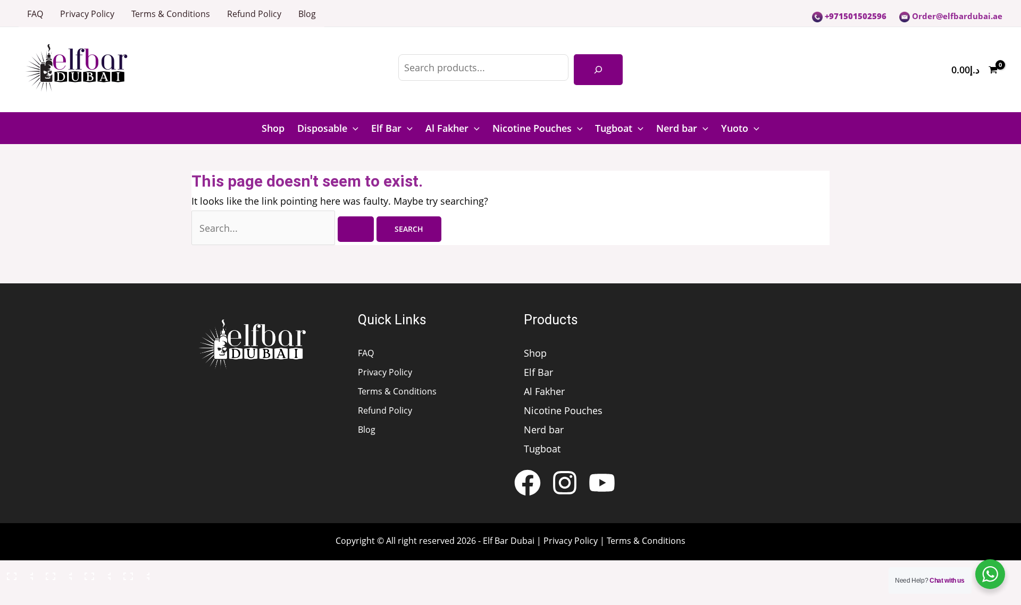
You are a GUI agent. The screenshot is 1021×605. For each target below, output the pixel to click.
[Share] (96, 574)
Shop (273, 128)
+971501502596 (854, 16)
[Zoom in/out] (18, 574)
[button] (352, 128)
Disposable (322, 128)
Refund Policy (254, 14)
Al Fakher (446, 128)
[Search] (598, 69)
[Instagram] (564, 482)
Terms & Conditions (170, 14)
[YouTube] (602, 482)
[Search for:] (283, 228)
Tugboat (613, 128)
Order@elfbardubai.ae (956, 16)
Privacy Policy (87, 14)
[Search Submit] (356, 229)
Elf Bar (386, 128)
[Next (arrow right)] (57, 596)
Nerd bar (676, 128)
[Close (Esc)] (134, 574)
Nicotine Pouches (532, 128)
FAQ (35, 14)
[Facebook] (527, 482)
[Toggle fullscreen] (57, 574)
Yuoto (734, 128)
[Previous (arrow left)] (18, 596)
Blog (307, 14)
